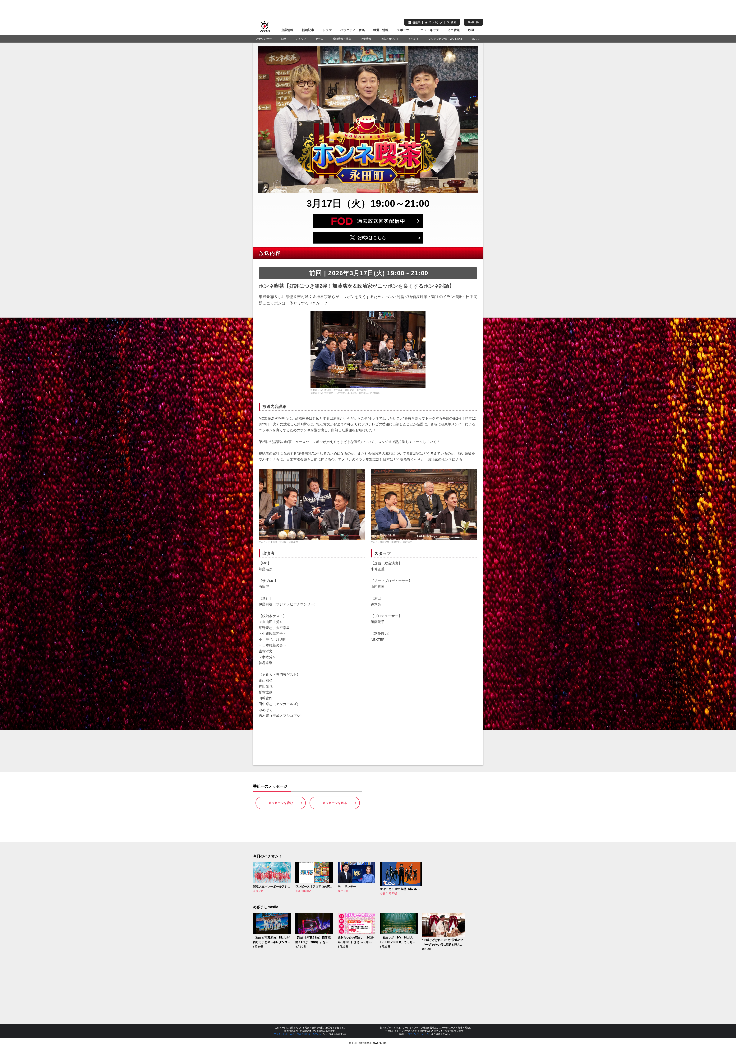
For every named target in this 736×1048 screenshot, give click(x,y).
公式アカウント (389, 38)
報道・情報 (381, 30)
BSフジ (476, 38)
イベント (413, 38)
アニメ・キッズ (428, 30)
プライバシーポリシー (419, 1034)
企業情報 (287, 30)
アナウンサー (264, 38)
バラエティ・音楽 (352, 30)
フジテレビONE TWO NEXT (445, 38)
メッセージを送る (334, 803)
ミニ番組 (454, 30)
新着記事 (308, 30)
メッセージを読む (280, 803)
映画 (471, 30)
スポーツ (403, 30)
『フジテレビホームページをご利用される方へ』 (296, 1034)
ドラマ (327, 30)
